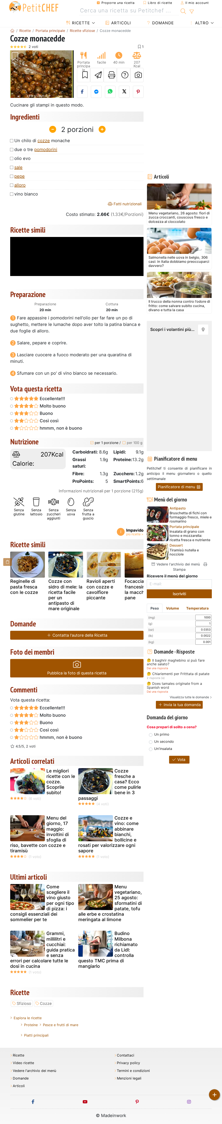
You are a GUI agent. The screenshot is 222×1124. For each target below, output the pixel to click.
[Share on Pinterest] (138, 92)
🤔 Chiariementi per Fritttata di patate (178, 674)
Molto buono (52, 406)
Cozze (46, 1003)
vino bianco (26, 194)
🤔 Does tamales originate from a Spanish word (174, 685)
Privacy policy (128, 1063)
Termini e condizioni (133, 1071)
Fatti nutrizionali (127, 204)
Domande (162, 23)
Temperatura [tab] (197, 608)
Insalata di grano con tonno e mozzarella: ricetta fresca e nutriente (190, 535)
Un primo (161, 734)
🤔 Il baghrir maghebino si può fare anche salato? (176, 662)
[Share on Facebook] (82, 92)
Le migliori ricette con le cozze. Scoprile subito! (60, 781)
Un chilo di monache (42, 140)
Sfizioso (24, 1003)
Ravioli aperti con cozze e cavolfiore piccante (101, 589)
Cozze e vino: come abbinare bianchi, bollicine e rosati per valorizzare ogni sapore (108, 834)
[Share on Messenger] (96, 92)
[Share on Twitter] (124, 92)
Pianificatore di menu (177, 487)
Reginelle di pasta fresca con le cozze (24, 586)
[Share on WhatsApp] (110, 92)
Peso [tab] (154, 608)
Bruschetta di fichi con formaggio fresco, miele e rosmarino (191, 517)
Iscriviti (179, 594)
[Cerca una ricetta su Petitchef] (183, 11)
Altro (201, 23)
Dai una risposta (157, 668)
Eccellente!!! (52, 398)
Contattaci (125, 1055)
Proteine (31, 1025)
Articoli (120, 23)
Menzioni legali (129, 1078)
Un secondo (164, 741)
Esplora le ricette (28, 1018)
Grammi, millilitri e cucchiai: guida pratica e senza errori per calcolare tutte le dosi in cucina (42, 950)
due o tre (35, 149)
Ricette (80, 23)
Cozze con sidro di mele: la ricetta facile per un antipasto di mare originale (65, 594)
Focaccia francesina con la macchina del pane (142, 589)
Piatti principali (36, 1035)
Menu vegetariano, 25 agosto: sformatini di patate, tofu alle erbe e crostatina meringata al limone (110, 903)
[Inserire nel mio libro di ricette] (83, 75)
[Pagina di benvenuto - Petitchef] (12, 30)
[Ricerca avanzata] (192, 12)
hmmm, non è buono (60, 428)
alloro (20, 185)
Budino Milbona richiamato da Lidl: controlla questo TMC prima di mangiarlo (108, 950)
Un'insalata (163, 748)
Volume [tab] (172, 608)
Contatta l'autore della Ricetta (79, 635)
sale (18, 167)
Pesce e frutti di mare (60, 1025)
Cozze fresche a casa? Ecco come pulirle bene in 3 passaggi (109, 784)
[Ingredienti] (7, 562)
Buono (46, 413)
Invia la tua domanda (182, 704)
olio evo (22, 158)
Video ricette (23, 1063)
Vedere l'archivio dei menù (177, 564)
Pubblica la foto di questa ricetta (76, 673)
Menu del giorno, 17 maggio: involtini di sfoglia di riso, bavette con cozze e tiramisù (39, 834)
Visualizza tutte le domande (189, 697)
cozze (44, 140)
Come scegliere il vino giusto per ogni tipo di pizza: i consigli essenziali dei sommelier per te (42, 903)
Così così (49, 420)
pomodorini (45, 149)
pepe (19, 176)
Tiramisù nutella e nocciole (184, 552)
